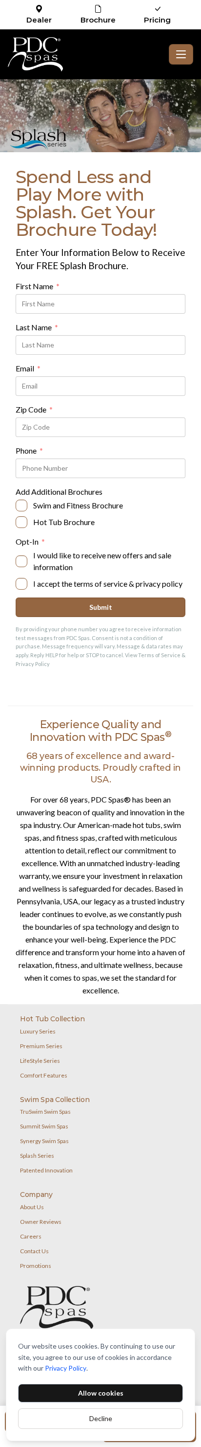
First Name (38, 286)
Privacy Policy (65, 1368)
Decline (100, 1418)
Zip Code (34, 410)
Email (28, 369)
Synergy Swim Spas (44, 1141)
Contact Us (34, 1251)
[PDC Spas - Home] (86, 54)
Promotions (35, 1265)
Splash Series (37, 1155)
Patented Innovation (46, 1170)
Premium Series (41, 1046)
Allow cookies (100, 1393)
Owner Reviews (40, 1221)
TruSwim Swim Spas (45, 1111)
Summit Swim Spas (44, 1126)
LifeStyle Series (40, 1060)
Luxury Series (38, 1031)
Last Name (37, 327)
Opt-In (30, 542)
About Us (32, 1207)
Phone (29, 451)
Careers (30, 1236)
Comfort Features (43, 1075)
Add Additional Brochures (59, 491)
